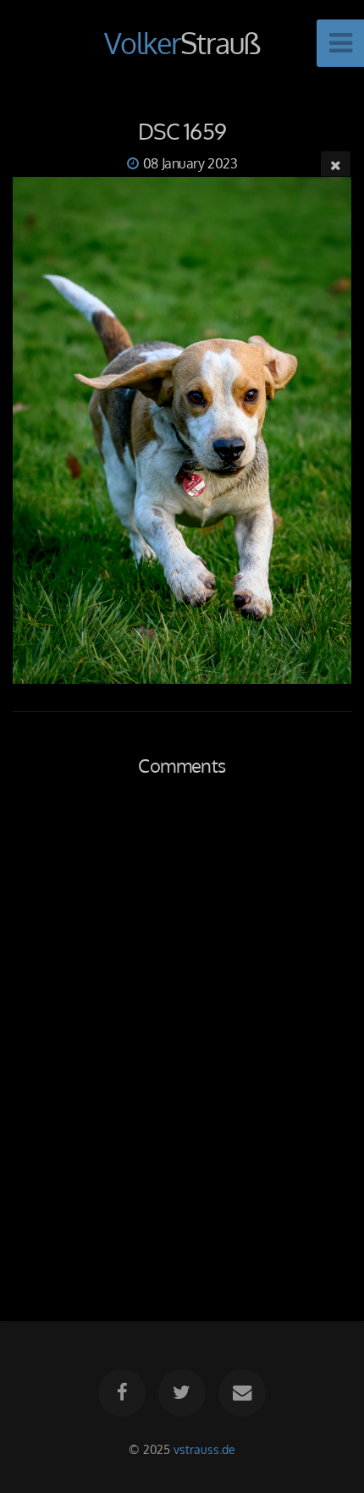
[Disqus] (182, 1030)
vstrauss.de (204, 1449)
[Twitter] (182, 1393)
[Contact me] (242, 1393)
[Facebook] (122, 1393)
